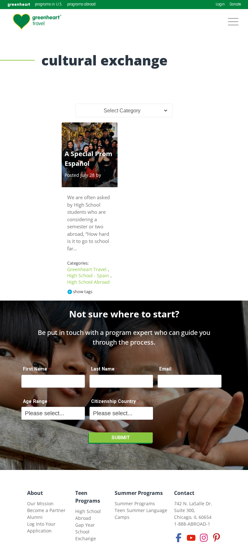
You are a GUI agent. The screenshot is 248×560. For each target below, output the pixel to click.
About (35, 493)
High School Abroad (88, 282)
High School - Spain (88, 275)
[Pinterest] (216, 537)
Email (165, 369)
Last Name (103, 369)
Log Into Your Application (41, 527)
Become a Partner (46, 510)
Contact (184, 493)
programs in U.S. (48, 4)
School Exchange (85, 535)
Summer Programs (139, 493)
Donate (235, 4)
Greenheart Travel (87, 269)
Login (220, 4)
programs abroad (81, 4)
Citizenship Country (113, 401)
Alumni (35, 517)
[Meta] (178, 537)
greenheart (18, 4)
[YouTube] (191, 537)
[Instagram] (203, 537)
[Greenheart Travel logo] (37, 21)
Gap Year (85, 525)
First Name (35, 369)
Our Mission (40, 503)
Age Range (35, 401)
